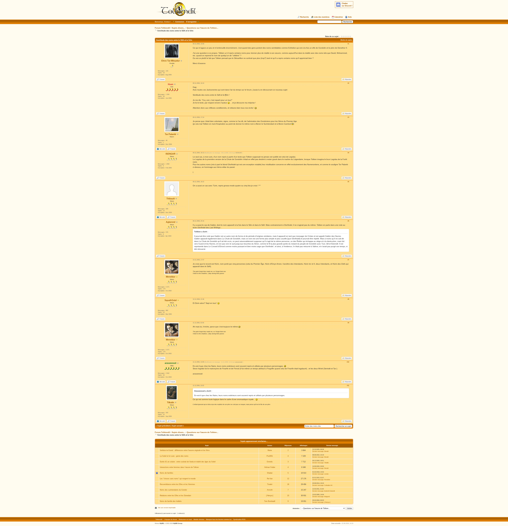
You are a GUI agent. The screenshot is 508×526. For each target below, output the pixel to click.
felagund (327, 496)
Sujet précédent (163, 426)
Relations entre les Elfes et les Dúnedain (175, 496)
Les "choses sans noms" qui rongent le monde (178, 479)
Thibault (170, 198)
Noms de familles (166, 473)
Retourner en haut (185, 519)
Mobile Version (199, 519)
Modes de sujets (346, 40)
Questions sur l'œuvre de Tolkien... (202, 28)
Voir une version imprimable (167, 507)
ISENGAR (170, 154)
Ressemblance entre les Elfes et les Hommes (177, 484)
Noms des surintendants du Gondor (173, 490)
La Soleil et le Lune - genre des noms (174, 456)
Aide (350, 17)
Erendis (270, 462)
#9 (348, 322)
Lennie (326, 474)
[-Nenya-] (269, 496)
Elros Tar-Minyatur (170, 61)
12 (288, 479)
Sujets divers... (178, 28)
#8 (348, 299)
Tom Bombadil (269, 501)
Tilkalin (170, 402)
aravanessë (238, 362)
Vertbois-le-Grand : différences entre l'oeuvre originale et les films (185, 450)
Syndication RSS (239, 519)
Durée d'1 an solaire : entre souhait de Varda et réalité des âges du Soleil (188, 462)
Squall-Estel (171, 300)
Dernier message (317, 451)
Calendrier (338, 17)
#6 (348, 221)
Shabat (269, 473)
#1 (348, 44)
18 (288, 484)
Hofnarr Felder (269, 467)
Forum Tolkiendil (162, 28)
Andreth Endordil (329, 491)
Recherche (304, 17)
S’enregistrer (191, 22)
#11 (348, 385)
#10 (348, 362)
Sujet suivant (177, 426)
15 (288, 496)
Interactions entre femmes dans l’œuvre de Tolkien (179, 467)
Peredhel (327, 479)
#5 (348, 181)
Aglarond (170, 222)
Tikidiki (326, 462)
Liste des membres (321, 17)
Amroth (270, 490)
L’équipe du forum (170, 519)
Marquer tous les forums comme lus (219, 519)
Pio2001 (270, 456)
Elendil (326, 451)
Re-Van (270, 479)
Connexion (179, 22)
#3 (348, 117)
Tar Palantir (170, 134)
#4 (348, 152)
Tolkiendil (158, 519)
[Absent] (177, 277)
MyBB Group (177, 523)
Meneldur (170, 277)
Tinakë (269, 484)
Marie (270, 450)
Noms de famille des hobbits (171, 501)
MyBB (162, 523)
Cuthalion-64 (328, 485)
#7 (348, 260)
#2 (348, 83)
